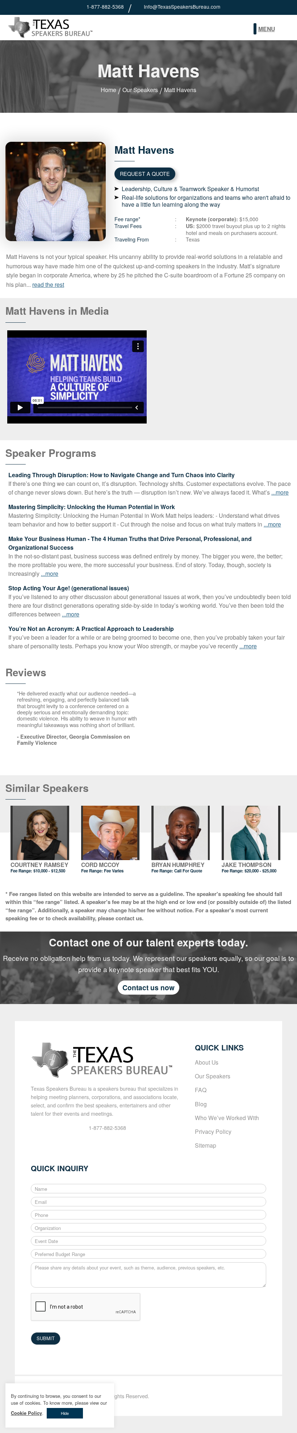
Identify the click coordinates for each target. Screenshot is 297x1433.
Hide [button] (65, 1413)
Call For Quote (188, 871)
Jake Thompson (246, 864)
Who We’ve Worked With (227, 1118)
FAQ (200, 1090)
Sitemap (205, 1145)
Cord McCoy (100, 864)
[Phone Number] (81, 6)
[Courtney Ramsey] (40, 833)
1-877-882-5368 (105, 6)
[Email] (138, 6)
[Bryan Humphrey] (180, 833)
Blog (201, 1104)
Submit (285, 29)
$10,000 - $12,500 (49, 871)
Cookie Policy (26, 1413)
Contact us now (148, 987)
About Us (206, 1062)
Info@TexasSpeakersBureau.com (182, 6)
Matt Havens (180, 90)
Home (108, 90)
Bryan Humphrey (178, 864)
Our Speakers (140, 90)
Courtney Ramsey (39, 864)
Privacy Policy (213, 1131)
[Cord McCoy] (110, 833)
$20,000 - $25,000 (260, 871)
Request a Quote (145, 173)
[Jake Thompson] (251, 833)
